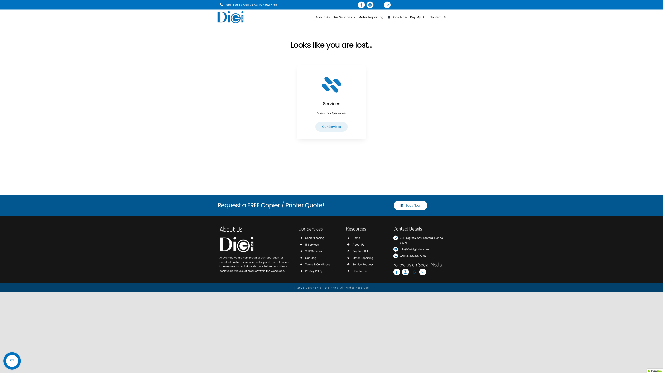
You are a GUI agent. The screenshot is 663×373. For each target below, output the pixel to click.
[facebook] (361, 5)
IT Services (312, 244)
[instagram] (370, 5)
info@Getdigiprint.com (414, 249)
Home (356, 238)
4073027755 (417, 256)
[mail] (387, 5)
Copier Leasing (314, 238)
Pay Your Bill (360, 251)
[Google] (378, 5)
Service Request (363, 264)
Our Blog (310, 258)
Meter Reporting (363, 258)
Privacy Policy (314, 271)
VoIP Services (313, 251)
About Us (358, 244)
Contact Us (360, 271)
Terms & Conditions (317, 264)
